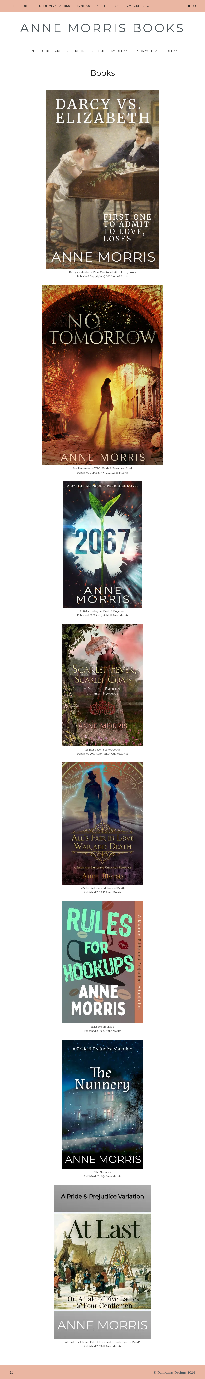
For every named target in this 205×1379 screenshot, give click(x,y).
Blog (45, 50)
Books (80, 50)
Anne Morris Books (102, 28)
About (60, 50)
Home (30, 50)
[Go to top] (194, 1359)
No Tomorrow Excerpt (110, 50)
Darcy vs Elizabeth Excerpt (98, 5)
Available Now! (138, 5)
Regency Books (21, 5)
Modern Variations (54, 5)
